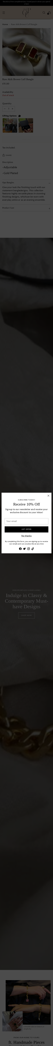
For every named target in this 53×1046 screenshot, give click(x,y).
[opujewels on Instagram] (28, 549)
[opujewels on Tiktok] (32, 549)
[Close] (48, 496)
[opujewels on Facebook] (20, 549)
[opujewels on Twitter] (24, 549)
